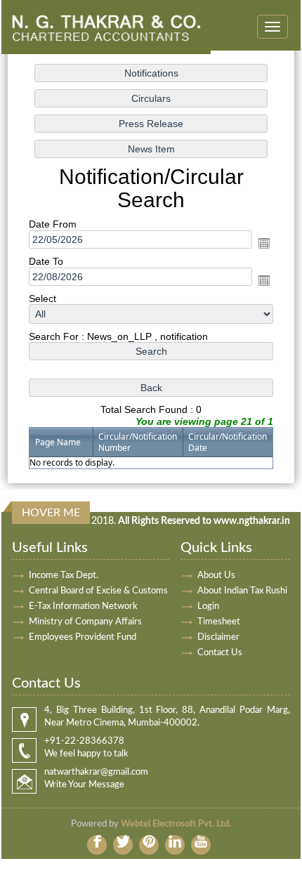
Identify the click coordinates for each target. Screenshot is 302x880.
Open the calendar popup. (264, 243)
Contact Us (219, 652)
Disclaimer (218, 637)
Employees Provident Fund (82, 637)
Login (208, 606)
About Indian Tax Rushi (242, 591)
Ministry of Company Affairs (85, 621)
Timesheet (218, 621)
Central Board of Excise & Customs (98, 591)
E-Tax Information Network (83, 606)
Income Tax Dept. (63, 575)
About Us (216, 575)
